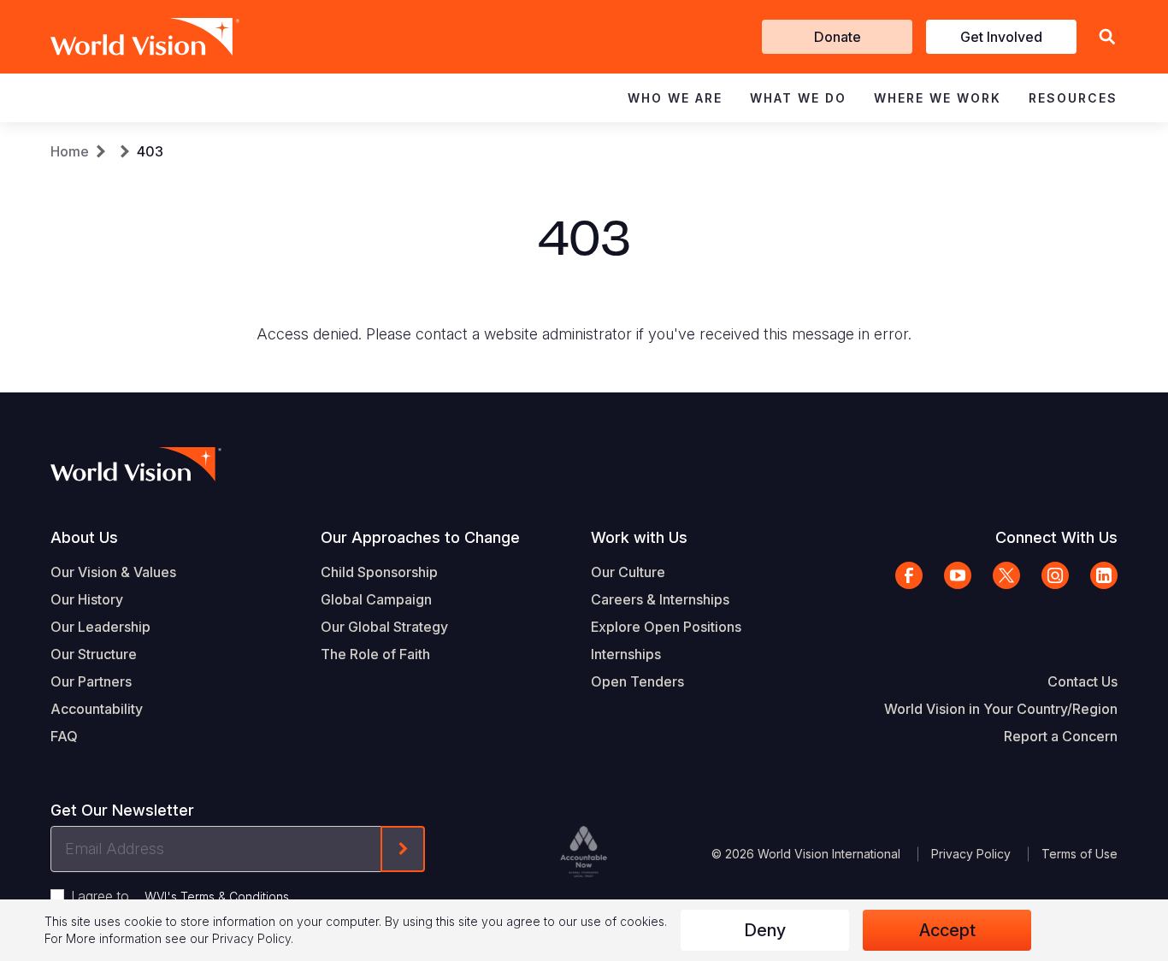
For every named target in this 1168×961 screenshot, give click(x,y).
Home (69, 151)
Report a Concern (1061, 736)
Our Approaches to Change (420, 537)
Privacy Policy (971, 853)
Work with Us (639, 537)
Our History (86, 599)
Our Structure (93, 654)
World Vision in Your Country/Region (1001, 708)
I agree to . (181, 896)
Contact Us (1082, 681)
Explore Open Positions (666, 626)
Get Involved (1001, 36)
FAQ (64, 736)
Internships (626, 654)
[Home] (120, 37)
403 (150, 151)
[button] (1107, 37)
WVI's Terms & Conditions (217, 896)
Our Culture (628, 572)
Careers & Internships (660, 599)
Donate (837, 36)
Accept (947, 930)
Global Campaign (376, 599)
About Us (84, 537)
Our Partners (91, 681)
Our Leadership (100, 626)
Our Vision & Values (113, 572)
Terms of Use (1079, 853)
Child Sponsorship (379, 572)
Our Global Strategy (384, 626)
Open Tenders (637, 681)
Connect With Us (1056, 537)
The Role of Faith (375, 654)
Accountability (96, 708)
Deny (765, 930)
